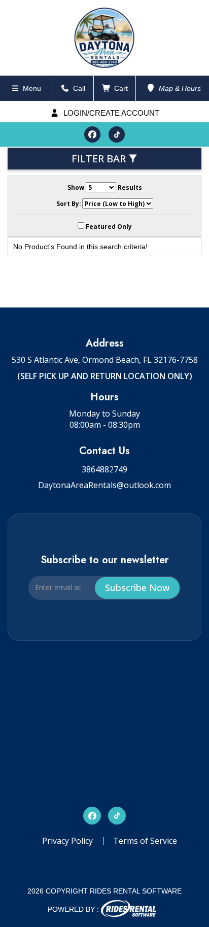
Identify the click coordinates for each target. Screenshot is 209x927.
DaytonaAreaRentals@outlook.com (104, 485)
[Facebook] (92, 134)
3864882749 (104, 469)
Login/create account (110, 113)
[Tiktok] (117, 134)
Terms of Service (145, 840)
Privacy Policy (67, 840)
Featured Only (108, 226)
